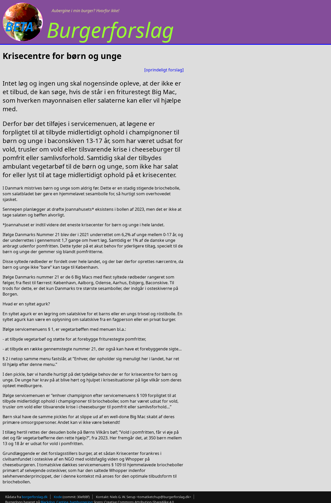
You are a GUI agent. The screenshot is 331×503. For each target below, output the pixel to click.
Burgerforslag (110, 30)
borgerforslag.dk (35, 496)
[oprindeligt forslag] (164, 70)
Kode (58, 496)
